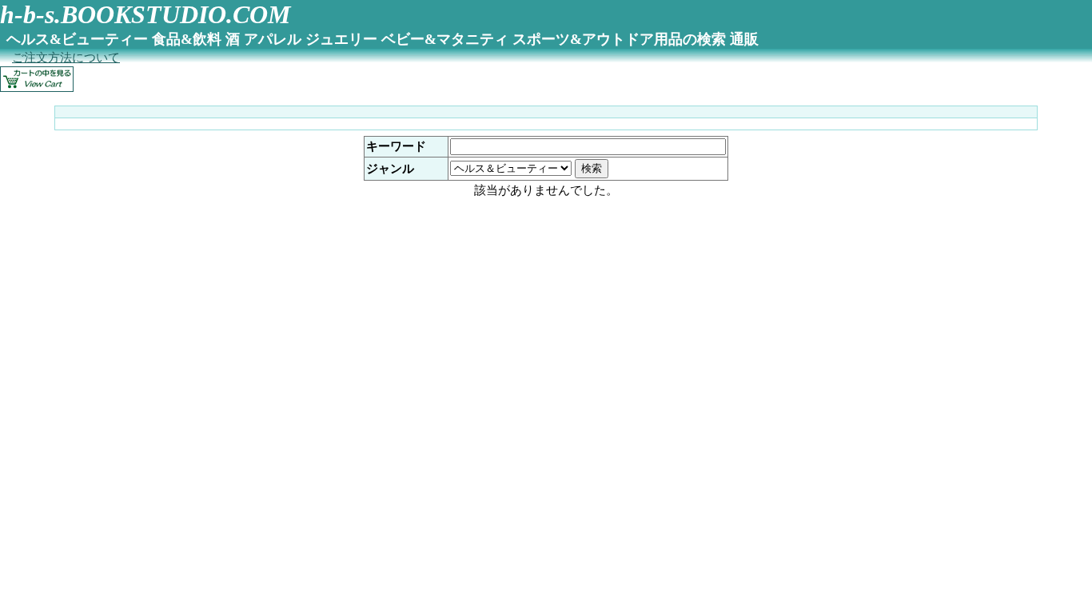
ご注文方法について (66, 57)
